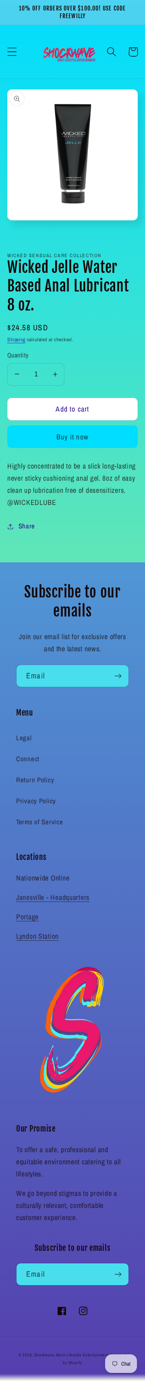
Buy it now (72, 437)
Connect (27, 758)
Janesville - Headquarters (52, 897)
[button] (12, 52)
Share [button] (27, 526)
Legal (24, 737)
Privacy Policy (36, 800)
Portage (27, 917)
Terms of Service (39, 821)
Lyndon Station (37, 936)
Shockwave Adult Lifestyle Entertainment (71, 1355)
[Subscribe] (117, 676)
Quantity (18, 355)
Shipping (16, 339)
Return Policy (35, 779)
